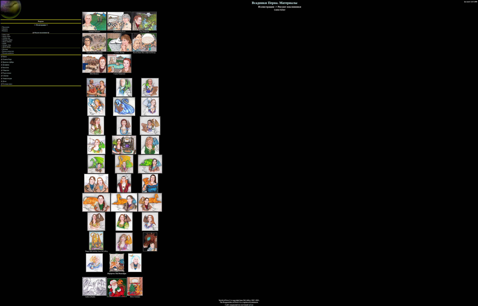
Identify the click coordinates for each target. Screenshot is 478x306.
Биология (6, 67)
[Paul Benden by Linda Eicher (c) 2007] (94, 30)
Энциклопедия (7, 78)
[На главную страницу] (10, 19)
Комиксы (5, 30)
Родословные (7, 73)
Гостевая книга (7, 84)
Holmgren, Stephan (7, 40)
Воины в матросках (8, 51)
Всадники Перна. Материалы (274, 3)
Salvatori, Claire (7, 45)
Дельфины (6, 65)
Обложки (5, 49)
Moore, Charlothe (7, 41)
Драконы (5, 29)
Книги (5, 56)
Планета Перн (7, 59)
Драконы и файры (8, 62)
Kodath (4, 43)
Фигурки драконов (8, 53)
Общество (6, 70)
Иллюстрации (41, 25)
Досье (4, 81)
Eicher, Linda (6, 34)
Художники (5, 27)
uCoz (251, 305)
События (5, 76)
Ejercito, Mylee (6, 36)
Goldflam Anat (6, 38)
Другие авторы (6, 47)
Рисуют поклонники (41, 32)
